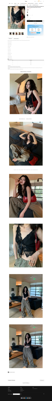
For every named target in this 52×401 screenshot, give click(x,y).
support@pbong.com (35, 388)
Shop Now (38, 32)
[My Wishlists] (37, 1)
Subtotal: (27, 19)
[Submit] (20, 394)
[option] (16, 17)
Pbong (26, 1)
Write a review (42, 380)
